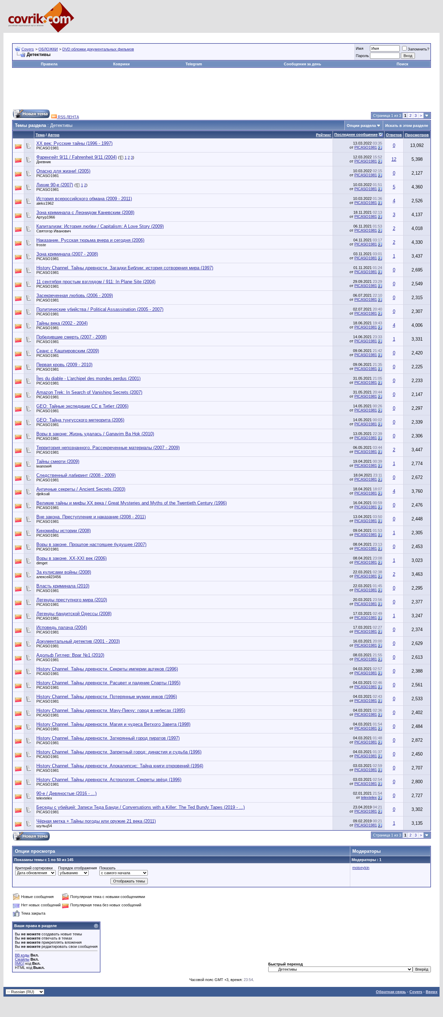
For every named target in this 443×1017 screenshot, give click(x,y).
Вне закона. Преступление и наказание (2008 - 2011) (91, 516)
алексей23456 (48, 577)
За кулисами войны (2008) (63, 572)
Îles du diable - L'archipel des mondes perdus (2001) (88, 378)
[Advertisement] (138, 35)
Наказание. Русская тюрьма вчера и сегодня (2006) (90, 240)
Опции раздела (361, 125)
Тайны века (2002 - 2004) (62, 323)
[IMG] (19, 963)
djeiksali (42, 494)
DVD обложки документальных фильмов (98, 49)
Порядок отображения (77, 868)
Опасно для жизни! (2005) (63, 171)
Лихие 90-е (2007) (54, 184)
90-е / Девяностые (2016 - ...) (66, 793)
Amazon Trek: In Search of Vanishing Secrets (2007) (89, 392)
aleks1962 (45, 203)
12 (393, 159)
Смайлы (22, 959)
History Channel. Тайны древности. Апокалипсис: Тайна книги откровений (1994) (119, 765)
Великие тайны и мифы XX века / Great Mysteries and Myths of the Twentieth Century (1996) (131, 503)
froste (41, 245)
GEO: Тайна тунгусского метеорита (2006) (80, 420)
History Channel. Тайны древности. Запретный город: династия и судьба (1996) (118, 752)
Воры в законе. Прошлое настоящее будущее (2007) (91, 544)
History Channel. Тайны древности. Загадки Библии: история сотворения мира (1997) (124, 267)
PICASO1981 (47, 148)
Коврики (121, 64)
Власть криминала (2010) (62, 586)
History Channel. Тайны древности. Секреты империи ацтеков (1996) (107, 669)
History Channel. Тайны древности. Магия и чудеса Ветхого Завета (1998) (113, 724)
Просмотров (417, 135)
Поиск (402, 64)
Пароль (362, 56)
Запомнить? (418, 49)
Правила (49, 64)
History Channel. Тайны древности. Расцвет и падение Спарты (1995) (108, 682)
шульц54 (44, 826)
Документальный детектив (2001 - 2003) (78, 641)
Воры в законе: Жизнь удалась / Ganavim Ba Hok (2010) (95, 433)
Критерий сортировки (34, 868)
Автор (54, 135)
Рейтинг (323, 135)
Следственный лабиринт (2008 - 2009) (76, 475)
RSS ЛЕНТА (68, 117)
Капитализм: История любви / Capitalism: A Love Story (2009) (100, 226)
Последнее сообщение (356, 134)
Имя (359, 48)
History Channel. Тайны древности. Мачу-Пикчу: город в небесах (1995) (110, 710)
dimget (41, 563)
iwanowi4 (44, 466)
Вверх (431, 992)
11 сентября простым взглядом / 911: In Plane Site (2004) (95, 281)
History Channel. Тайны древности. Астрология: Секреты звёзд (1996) (108, 779)
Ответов (394, 135)
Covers (27, 49)
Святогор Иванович (53, 231)
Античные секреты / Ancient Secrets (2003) (80, 489)
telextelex (44, 798)
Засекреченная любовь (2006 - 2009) (74, 295)
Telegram (194, 64)
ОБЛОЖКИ (48, 49)
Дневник (43, 162)
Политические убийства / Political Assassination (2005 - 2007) (99, 309)
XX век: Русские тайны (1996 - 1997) (74, 143)
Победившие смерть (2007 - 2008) (71, 337)
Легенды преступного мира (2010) (71, 599)
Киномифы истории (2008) (63, 530)
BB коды (22, 955)
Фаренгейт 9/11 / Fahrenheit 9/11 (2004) (76, 157)
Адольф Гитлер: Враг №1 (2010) (70, 655)
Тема (40, 135)
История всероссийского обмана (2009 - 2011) (84, 198)
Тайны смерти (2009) (57, 461)
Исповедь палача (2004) (61, 627)
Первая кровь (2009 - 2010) (64, 364)
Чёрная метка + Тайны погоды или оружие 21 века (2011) (96, 821)
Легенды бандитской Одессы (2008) (73, 613)
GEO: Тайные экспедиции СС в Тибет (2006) (82, 406)
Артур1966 (45, 217)
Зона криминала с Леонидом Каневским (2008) (85, 212)
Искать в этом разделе (406, 125)
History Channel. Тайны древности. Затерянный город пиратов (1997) (108, 738)
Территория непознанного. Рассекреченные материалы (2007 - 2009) (108, 447)
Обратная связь (391, 992)
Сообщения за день (302, 64)
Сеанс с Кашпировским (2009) (67, 350)
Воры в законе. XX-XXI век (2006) (71, 558)
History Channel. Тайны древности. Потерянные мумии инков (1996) (106, 696)
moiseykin (360, 868)
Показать (107, 868)
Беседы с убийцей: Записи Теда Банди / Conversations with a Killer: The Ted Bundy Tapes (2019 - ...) (140, 807)
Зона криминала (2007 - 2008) (67, 254)
